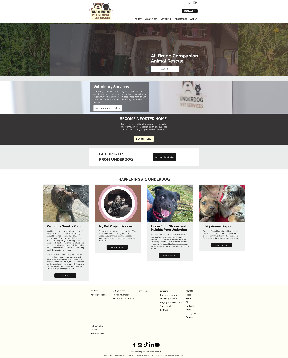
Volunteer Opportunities (121, 298)
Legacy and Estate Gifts (168, 302)
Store (188, 309)
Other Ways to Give (168, 299)
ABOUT (189, 291)
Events (189, 298)
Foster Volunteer (121, 295)
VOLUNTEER (119, 291)
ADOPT (94, 291)
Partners (164, 310)
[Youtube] (157, 345)
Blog (188, 302)
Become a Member (168, 295)
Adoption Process (99, 295)
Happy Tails (191, 313)
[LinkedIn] (151, 345)
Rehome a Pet (97, 333)
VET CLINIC (143, 291)
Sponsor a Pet (166, 306)
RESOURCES (97, 326)
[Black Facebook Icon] (134, 345)
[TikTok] (145, 345)
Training (94, 329)
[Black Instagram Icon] (140, 345)
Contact (189, 317)
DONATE (164, 291)
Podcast (190, 306)
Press (188, 295)
